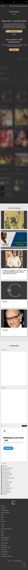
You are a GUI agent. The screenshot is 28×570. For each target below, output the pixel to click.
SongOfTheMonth (6, 484)
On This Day (3, 549)
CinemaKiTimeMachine (7, 481)
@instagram (3, 349)
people (3, 6)
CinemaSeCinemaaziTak (7, 468)
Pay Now (14, 49)
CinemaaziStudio (6, 485)
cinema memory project (14, 277)
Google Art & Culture (5, 547)
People (2, 531)
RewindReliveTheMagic (7, 474)
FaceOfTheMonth (6, 470)
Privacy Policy (4, 554)
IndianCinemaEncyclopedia (8, 477)
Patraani (4, 302)
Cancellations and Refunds (6, 556)
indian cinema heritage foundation (18, 6)
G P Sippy (5, 330)
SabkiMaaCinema (6, 476)
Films (2, 533)
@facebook (3, 387)
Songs (2, 535)
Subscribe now (14, 31)
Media (2, 517)
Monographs (3, 545)
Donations (3, 508)
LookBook (4, 493)
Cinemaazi (4, 466)
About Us (3, 505)
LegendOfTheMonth (6, 491)
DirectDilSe (4, 480)
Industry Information (5, 537)
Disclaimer (3, 521)
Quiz (2, 519)
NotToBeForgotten (6, 472)
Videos (2, 526)
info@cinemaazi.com (17, 560)
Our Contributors (4, 551)
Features (3, 524)
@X (2, 425)
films (14, 306)
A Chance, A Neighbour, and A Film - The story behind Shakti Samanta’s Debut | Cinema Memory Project (14, 272)
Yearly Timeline (4, 543)
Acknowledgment (4, 510)
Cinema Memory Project (6, 528)
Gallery (2, 514)
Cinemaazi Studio (4, 540)
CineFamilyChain (6, 489)
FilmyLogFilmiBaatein (7, 487)
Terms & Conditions (5, 512)
